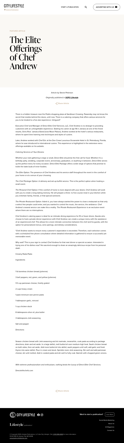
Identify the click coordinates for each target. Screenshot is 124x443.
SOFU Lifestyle (71, 97)
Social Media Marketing (106, 420)
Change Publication (12, 10)
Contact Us (110, 430)
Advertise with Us (105, 7)
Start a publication (70, 7)
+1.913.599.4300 (58, 434)
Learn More (109, 414)
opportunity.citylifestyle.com (18, 438)
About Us (111, 423)
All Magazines (109, 427)
